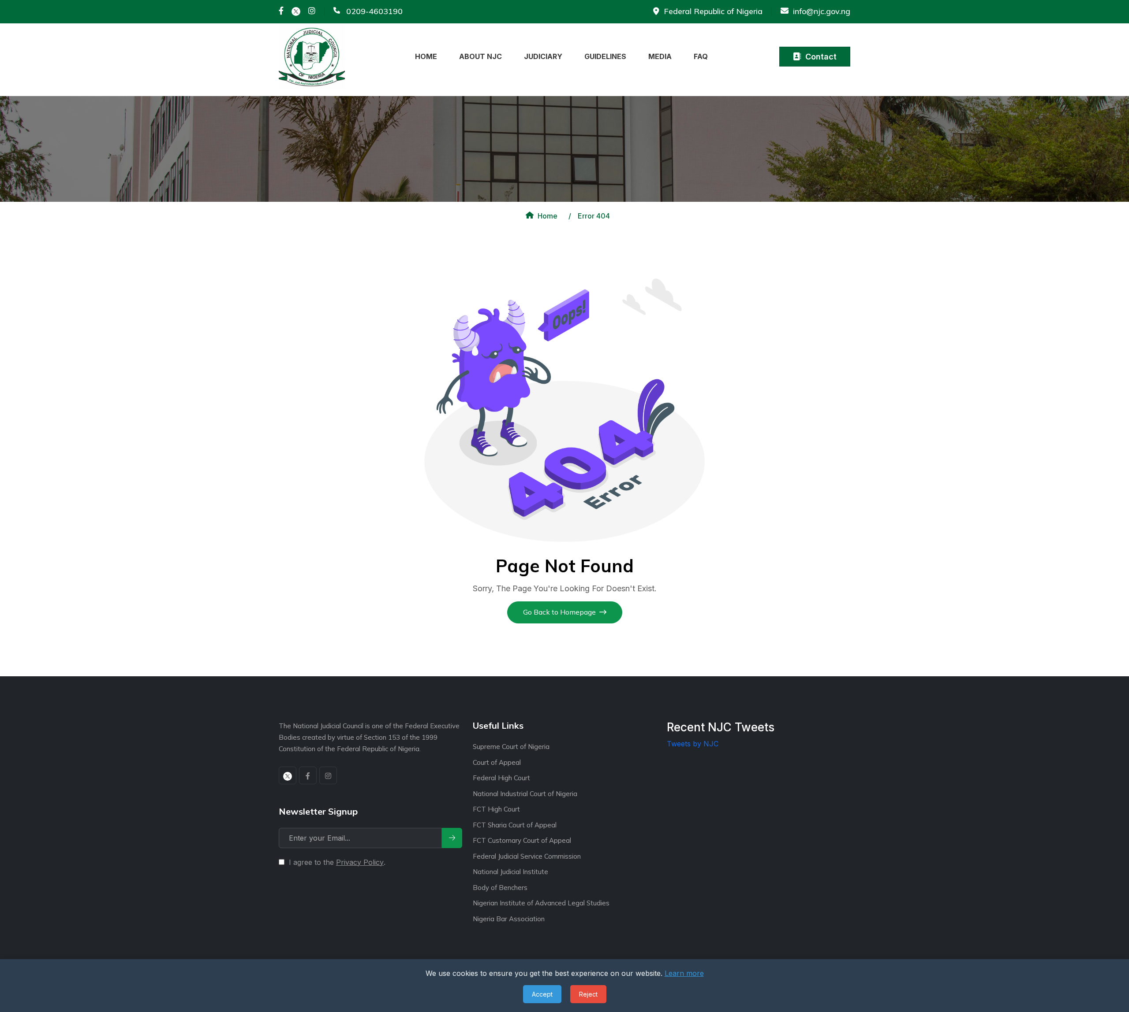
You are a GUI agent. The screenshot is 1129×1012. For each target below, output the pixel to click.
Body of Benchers (500, 887)
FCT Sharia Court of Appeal (515, 825)
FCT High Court (496, 809)
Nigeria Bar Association (509, 919)
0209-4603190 (374, 11)
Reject (588, 994)
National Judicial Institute (510, 871)
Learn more (684, 973)
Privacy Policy (360, 862)
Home (547, 215)
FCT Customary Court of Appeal (522, 840)
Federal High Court (501, 778)
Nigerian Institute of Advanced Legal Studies (541, 903)
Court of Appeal (497, 762)
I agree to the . (337, 862)
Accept (542, 994)
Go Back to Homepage (559, 612)
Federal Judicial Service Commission (527, 856)
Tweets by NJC (692, 743)
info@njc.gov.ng (821, 11)
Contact (821, 56)
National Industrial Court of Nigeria (525, 794)
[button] (429, 56)
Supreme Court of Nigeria (511, 746)
